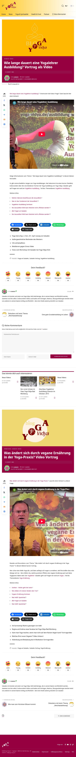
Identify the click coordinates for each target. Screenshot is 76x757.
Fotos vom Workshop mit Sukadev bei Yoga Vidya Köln (31, 250)
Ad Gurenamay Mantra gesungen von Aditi (27, 626)
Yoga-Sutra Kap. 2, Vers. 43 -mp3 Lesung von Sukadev (31, 236)
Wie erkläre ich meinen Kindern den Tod (24, 591)
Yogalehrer (31, 576)
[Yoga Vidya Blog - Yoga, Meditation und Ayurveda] (10, 6)
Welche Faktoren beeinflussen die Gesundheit (26, 198)
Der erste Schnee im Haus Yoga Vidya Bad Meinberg (27, 391)
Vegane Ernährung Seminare (21, 594)
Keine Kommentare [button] (65, 716)
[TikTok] (73, 744)
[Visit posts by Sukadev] (7, 78)
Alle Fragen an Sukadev (19, 211)
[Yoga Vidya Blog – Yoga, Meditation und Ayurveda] (5, 744)
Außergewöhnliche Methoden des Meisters (27, 239)
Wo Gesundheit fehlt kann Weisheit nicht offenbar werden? (31, 208)
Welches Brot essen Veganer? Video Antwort (27, 636)
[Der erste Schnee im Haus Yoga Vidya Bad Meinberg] (28, 381)
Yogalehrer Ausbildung (32, 188)
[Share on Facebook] (4, 100)
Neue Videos (6, 377)
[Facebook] (65, 744)
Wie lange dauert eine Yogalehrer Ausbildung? (24, 94)
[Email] (4, 119)
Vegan (62, 576)
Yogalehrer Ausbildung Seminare (22, 204)
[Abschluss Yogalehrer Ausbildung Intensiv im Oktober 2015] (47, 381)
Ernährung (7, 448)
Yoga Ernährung (24, 578)
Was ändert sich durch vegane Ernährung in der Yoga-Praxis (29, 481)
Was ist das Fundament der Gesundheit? (25, 201)
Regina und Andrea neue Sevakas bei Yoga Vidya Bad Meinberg (34, 629)
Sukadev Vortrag (34, 258)
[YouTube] (67, 744)
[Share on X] (4, 105)
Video (11, 58)
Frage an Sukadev (23, 258)
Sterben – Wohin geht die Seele (22, 588)
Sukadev (6, 58)
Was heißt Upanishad (18, 597)
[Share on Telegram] (4, 114)
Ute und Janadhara (18, 243)
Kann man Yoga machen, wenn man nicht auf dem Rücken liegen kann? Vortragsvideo (42, 633)
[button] (3, 6)
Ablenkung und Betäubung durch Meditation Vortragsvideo (32, 640)
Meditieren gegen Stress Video (23, 246)
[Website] (73, 291)
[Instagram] (70, 744)
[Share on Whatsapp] (4, 110)
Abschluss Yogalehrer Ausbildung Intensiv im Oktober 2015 (47, 391)
